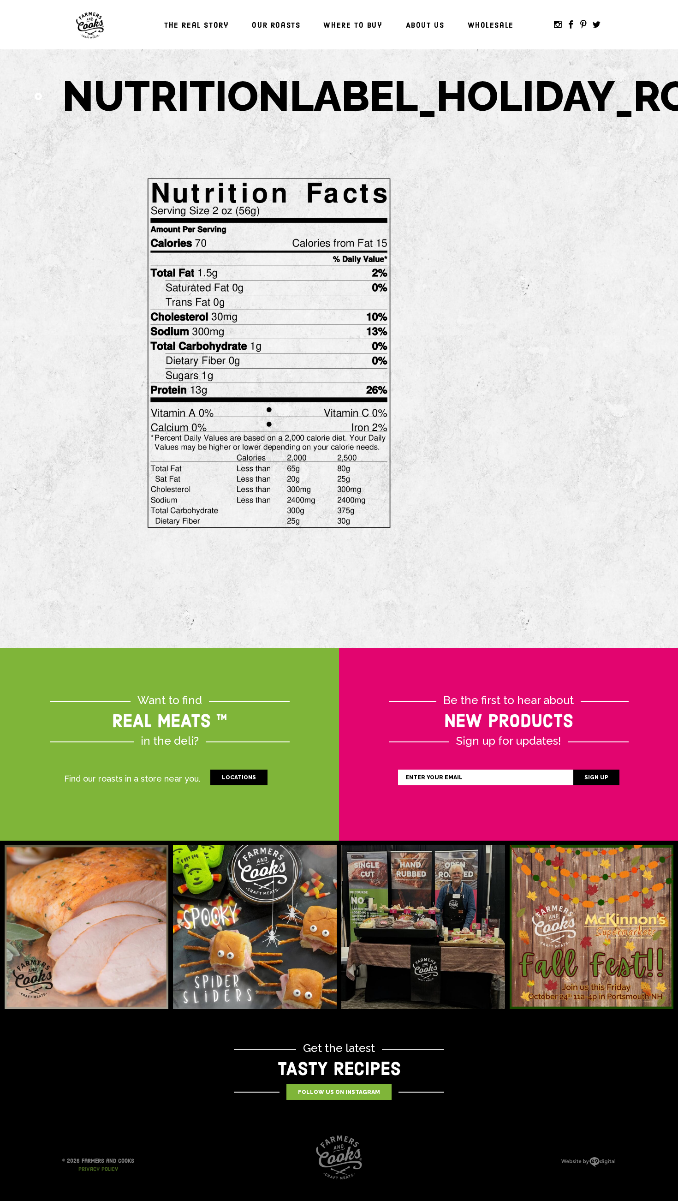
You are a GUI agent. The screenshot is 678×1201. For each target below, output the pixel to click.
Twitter (596, 25)
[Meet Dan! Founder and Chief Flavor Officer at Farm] (423, 927)
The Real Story (196, 25)
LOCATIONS (239, 777)
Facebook (570, 25)
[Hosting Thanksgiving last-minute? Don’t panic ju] (86, 927)
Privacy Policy (98, 1169)
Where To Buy (352, 25)
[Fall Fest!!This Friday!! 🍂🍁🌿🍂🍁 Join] (591, 927)
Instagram (557, 25)
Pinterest (583, 25)
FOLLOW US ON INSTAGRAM (339, 1092)
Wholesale (491, 25)
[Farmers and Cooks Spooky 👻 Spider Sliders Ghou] (255, 927)
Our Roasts (276, 25)
